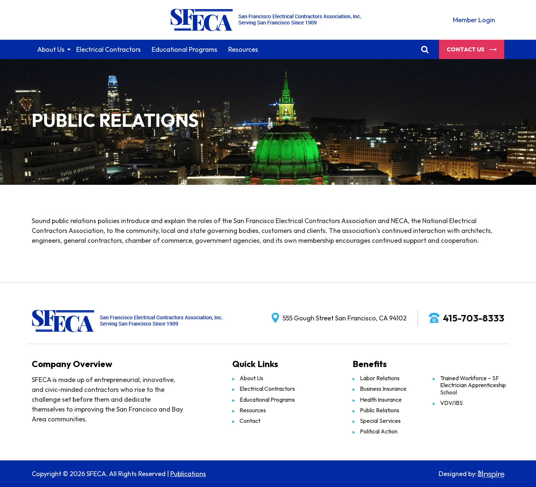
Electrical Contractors (108, 49)
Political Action (378, 431)
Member (474, 20)
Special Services (380, 420)
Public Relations (379, 410)
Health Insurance (381, 399)
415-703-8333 (473, 318)
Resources (243, 49)
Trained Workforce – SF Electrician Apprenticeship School (473, 385)
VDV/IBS (451, 402)
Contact (250, 420)
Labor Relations (380, 378)
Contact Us (466, 49)
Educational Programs (184, 49)
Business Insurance (383, 388)
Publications (188, 474)
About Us (51, 49)
